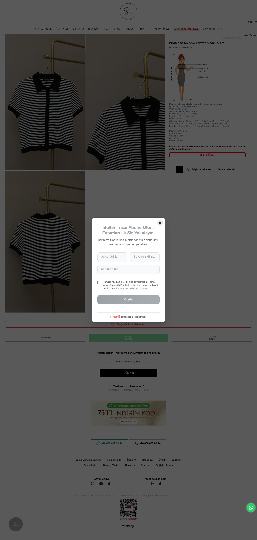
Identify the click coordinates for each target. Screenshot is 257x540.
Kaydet (128, 299)
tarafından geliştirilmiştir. (134, 317)
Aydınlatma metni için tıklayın (132, 288)
